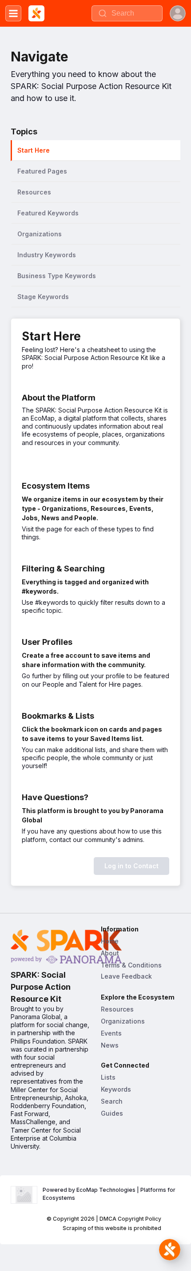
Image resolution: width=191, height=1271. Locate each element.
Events (111, 1033)
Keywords (116, 1089)
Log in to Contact (131, 866)
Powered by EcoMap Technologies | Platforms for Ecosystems (110, 1193)
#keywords (51, 602)
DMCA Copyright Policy (130, 1218)
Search (112, 1101)
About (110, 953)
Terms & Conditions (131, 965)
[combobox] (127, 13)
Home (110, 941)
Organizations (123, 1021)
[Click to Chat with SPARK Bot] (169, 1249)
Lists (108, 1077)
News (110, 1045)
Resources (117, 1009)
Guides (112, 1113)
